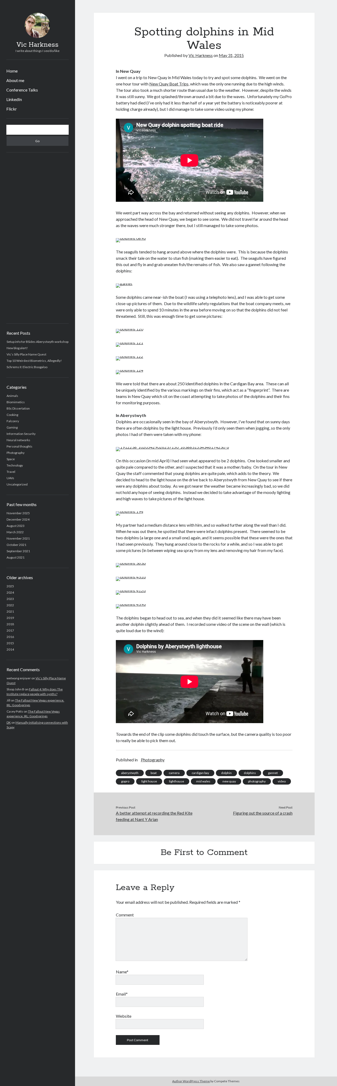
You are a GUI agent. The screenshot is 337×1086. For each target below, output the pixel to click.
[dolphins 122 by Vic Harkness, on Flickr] (129, 356)
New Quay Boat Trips (169, 83)
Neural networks (18, 440)
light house (149, 781)
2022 (10, 605)
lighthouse (176, 781)
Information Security (21, 434)
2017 (10, 630)
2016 (10, 637)
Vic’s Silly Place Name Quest (26, 354)
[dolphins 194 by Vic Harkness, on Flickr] (129, 511)
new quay (229, 781)
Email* (122, 993)
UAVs (10, 478)
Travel (11, 472)
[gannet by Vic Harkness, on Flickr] (124, 283)
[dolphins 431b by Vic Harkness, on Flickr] (131, 576)
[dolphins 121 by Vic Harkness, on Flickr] (129, 342)
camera (174, 773)
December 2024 (18, 519)
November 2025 (18, 513)
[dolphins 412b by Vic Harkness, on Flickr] (131, 590)
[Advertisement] (37, 238)
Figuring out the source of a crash (263, 812)
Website (123, 1015)
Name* (122, 971)
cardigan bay (200, 773)
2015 (10, 643)
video (282, 781)
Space (11, 459)
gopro (125, 781)
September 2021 (18, 551)
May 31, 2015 (231, 55)
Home (12, 70)
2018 (10, 624)
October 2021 (16, 545)
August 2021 (15, 557)
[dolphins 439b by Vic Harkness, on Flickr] (131, 604)
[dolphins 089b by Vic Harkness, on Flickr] (131, 238)
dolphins (250, 773)
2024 (10, 592)
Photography (15, 453)
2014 (10, 649)
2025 (10, 586)
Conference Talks (22, 89)
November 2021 (18, 538)
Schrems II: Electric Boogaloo (27, 367)
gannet (273, 773)
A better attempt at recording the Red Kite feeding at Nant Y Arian (154, 816)
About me (15, 80)
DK (9, 722)
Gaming (12, 427)
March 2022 (15, 532)
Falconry (13, 421)
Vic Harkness (37, 45)
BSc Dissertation (18, 408)
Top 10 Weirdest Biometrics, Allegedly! (34, 361)
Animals (12, 396)
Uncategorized (17, 484)
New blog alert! (17, 348)
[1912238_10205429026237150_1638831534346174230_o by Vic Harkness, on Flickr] (172, 446)
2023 (10, 599)
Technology (15, 465)
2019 (10, 618)
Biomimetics (16, 402)
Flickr (11, 108)
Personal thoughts (19, 446)
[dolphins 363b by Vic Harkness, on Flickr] (131, 562)
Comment (125, 914)
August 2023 (15, 526)
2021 (10, 611)
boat (154, 773)
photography (257, 781)
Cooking (12, 415)
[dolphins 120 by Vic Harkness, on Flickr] (129, 328)
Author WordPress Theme (191, 1081)
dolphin (226, 773)
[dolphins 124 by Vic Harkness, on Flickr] (129, 369)
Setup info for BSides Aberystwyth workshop (37, 342)
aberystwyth (129, 773)
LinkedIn (14, 99)
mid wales (203, 781)
